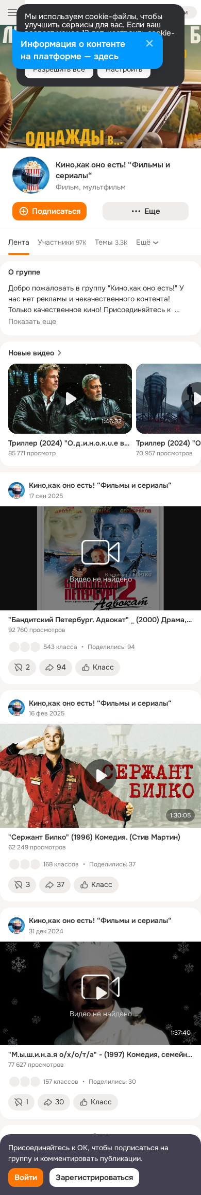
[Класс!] (14, 647)
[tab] (18, 242)
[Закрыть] (149, 44)
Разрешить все (59, 69)
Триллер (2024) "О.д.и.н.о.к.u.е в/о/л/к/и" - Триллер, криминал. (70, 443)
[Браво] (35, 1082)
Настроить (124, 69)
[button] (49, 211)
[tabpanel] (100, 795)
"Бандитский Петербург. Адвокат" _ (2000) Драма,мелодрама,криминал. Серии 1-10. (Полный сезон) (100, 619)
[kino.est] (16, 490)
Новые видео (31, 352)
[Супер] (35, 647)
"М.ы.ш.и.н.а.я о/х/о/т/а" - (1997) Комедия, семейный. (100, 1054)
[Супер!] (25, 864)
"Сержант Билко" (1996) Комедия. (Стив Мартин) (94, 837)
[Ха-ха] (35, 864)
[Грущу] (25, 647)
